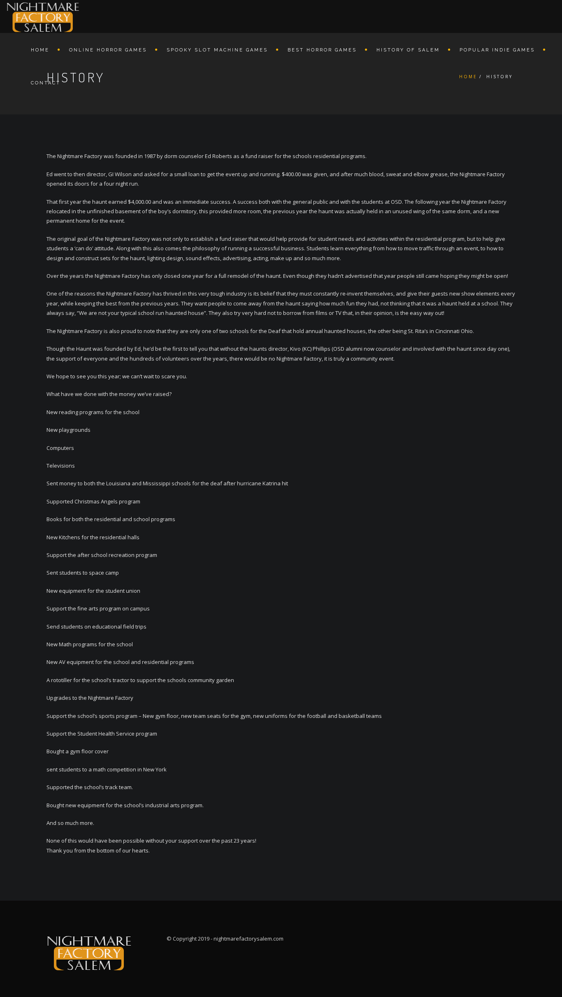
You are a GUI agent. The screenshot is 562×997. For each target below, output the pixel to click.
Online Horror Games (108, 50)
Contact (45, 83)
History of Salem (408, 50)
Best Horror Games (322, 50)
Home (40, 50)
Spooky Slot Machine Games (217, 50)
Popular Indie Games (497, 50)
